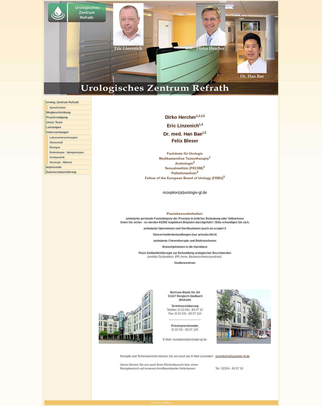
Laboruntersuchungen (64, 137)
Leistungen (53, 127)
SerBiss (167, 402)
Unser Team (54, 122)
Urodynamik (57, 157)
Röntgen (55, 147)
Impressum (54, 167)
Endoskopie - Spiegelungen (67, 152)
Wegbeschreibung (58, 112)
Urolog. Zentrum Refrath (62, 102)
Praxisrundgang (57, 117)
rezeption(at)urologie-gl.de (232, 356)
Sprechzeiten (58, 107)
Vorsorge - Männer (61, 162)
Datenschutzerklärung (61, 172)
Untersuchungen (57, 132)
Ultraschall (56, 142)
